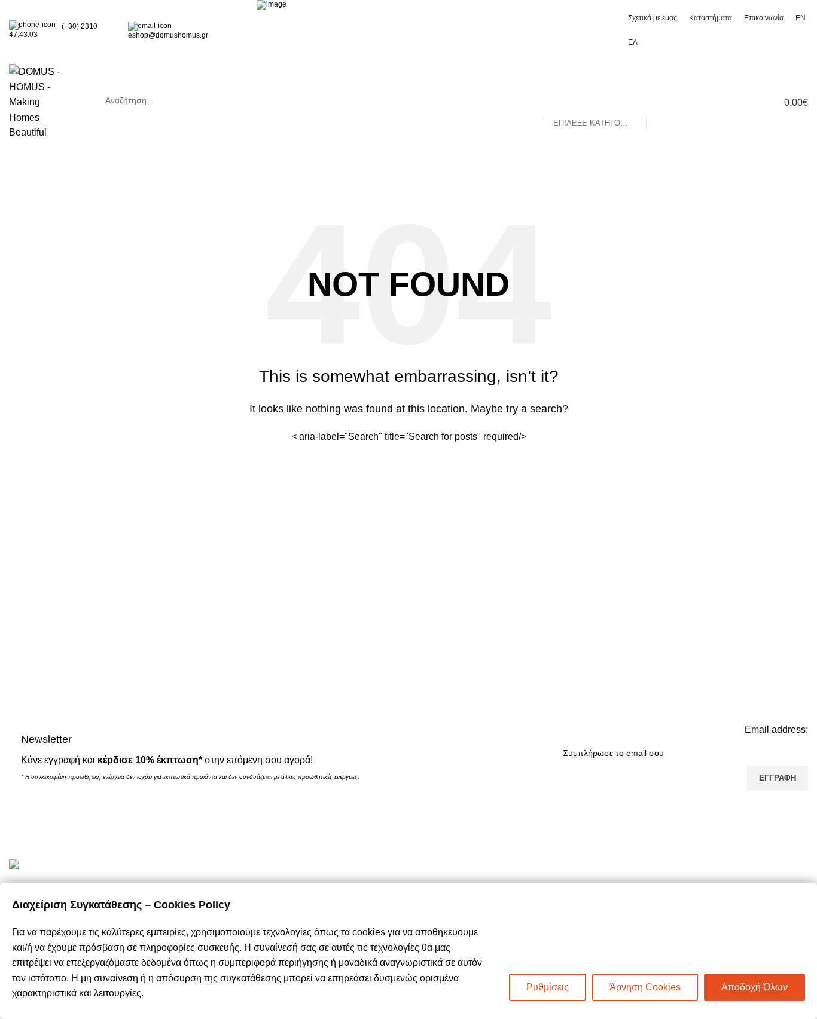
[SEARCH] (660, 100)
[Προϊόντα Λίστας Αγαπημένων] (724, 102)
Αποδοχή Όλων (754, 987)
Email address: (776, 729)
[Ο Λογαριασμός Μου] (703, 102)
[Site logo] (40, 101)
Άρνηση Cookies (645, 987)
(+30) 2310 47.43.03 (53, 30)
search (385, 100)
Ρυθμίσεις (547, 987)
